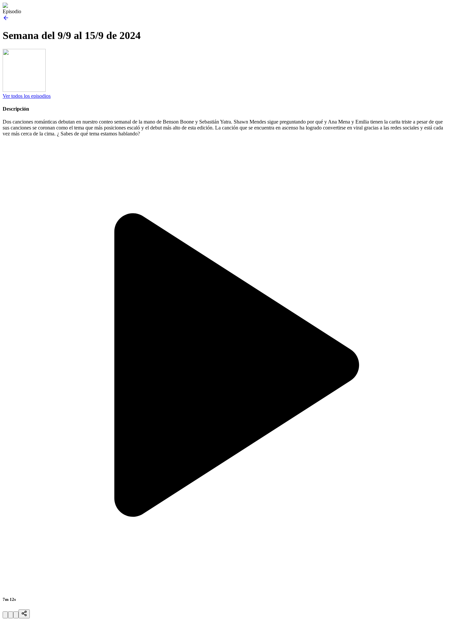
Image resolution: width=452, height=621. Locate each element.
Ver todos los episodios (27, 96)
